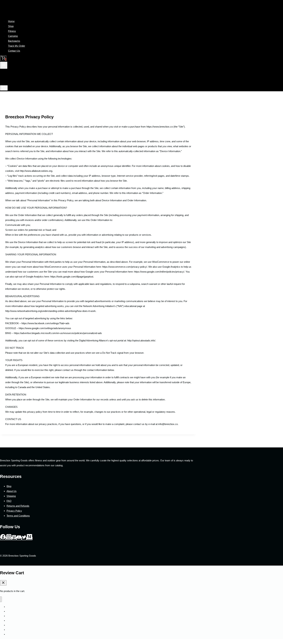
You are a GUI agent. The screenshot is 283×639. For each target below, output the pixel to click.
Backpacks (14, 40)
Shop (11, 26)
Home (11, 21)
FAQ (9, 501)
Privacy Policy (14, 510)
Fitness (12, 31)
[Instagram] (9, 538)
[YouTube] (19, 538)
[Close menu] (1, 599)
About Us (12, 491)
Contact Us (14, 50)
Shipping (11, 496)
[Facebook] (3, 538)
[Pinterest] (14, 538)
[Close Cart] (3, 583)
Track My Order (16, 45)
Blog (9, 486)
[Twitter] (24, 538)
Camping (13, 36)
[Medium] (29, 538)
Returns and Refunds (18, 505)
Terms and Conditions (18, 515)
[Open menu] (3, 65)
